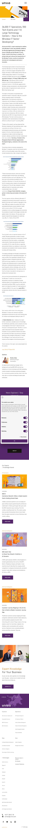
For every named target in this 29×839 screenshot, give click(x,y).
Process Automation (18, 732)
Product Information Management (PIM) (21, 726)
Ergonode (3, 795)
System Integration (18, 742)
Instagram (15, 821)
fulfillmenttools (4, 798)
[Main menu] (25, 3)
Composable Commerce (6, 719)
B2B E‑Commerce (5, 722)
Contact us (8, 686)
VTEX (3, 768)
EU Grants (17, 761)
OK (14, 441)
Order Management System (19, 729)
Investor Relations (19, 764)
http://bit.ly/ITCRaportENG (8, 349)
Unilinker (3, 775)
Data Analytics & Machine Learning (8, 752)
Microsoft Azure (4, 805)
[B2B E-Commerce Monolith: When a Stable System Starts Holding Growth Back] (14, 482)
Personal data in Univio (19, 758)
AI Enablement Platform (19, 719)
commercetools (4, 792)
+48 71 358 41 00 (9, 815)
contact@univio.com (10, 816)
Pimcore (3, 785)
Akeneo (3, 788)
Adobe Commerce (5, 762)
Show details (23, 437)
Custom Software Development (20, 722)
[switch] (25, 422)
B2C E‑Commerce (5, 725)
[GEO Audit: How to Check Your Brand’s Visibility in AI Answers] (14, 540)
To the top (24, 827)
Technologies (6, 758)
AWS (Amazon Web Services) (7, 802)
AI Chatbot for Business (6, 745)
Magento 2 (4, 765)
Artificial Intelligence (7, 531)
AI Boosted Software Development (8, 742)
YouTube (7, 821)
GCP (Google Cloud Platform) (7, 809)
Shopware (3, 772)
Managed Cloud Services (19, 745)
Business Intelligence (5, 748)
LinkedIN (11, 821)
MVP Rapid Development (19, 715)
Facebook (3, 821)
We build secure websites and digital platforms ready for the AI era (7, 716)
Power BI (3, 782)
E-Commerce (5, 473)
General (3, 19)
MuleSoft (3, 778)
